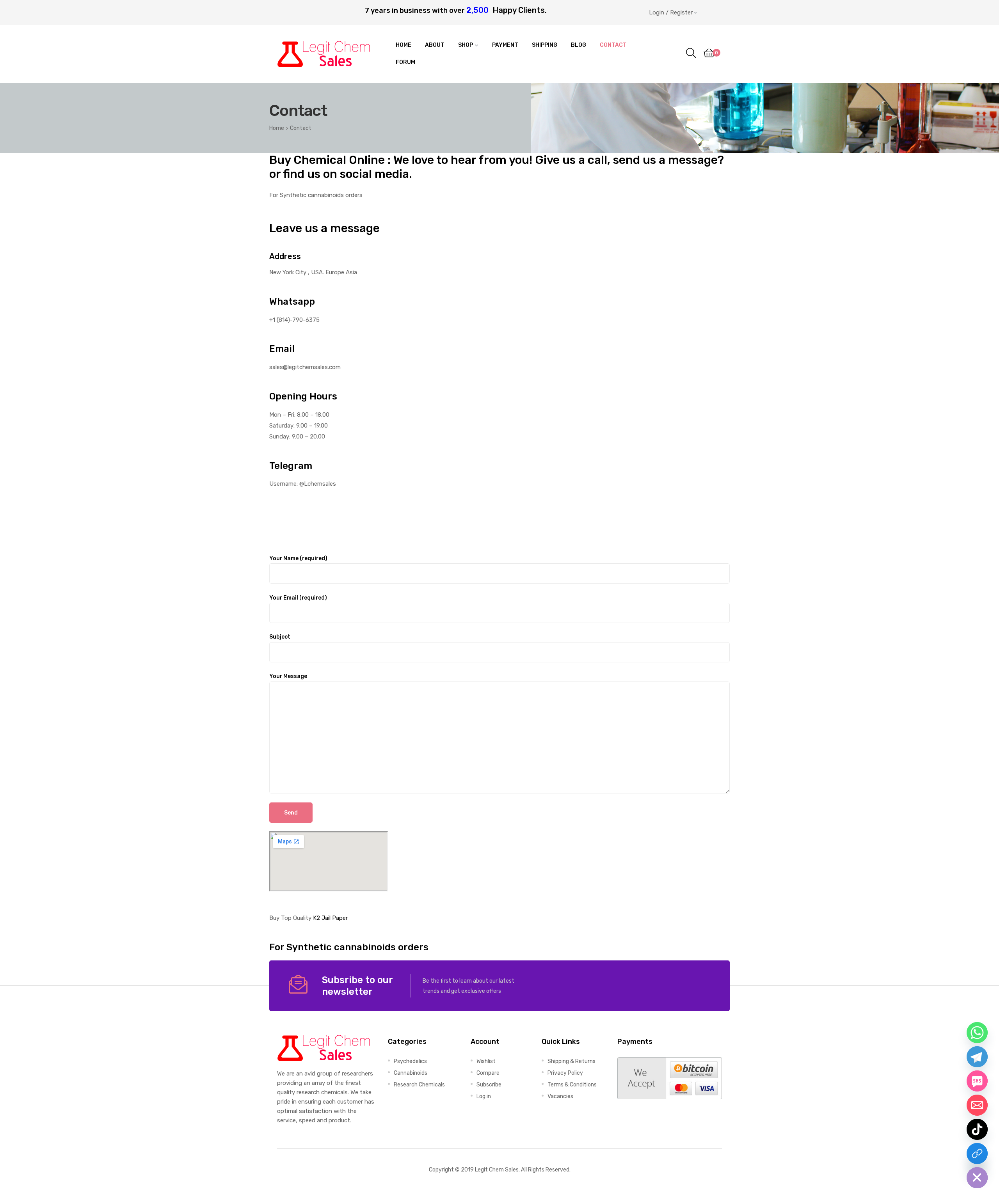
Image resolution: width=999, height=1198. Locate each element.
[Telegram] (977, 1056)
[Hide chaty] (977, 1177)
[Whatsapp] (977, 1032)
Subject (279, 637)
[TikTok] (977, 1129)
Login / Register (671, 12)
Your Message (288, 676)
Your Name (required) (298, 558)
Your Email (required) (298, 598)
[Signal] (977, 1153)
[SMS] (977, 1081)
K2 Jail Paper (330, 917)
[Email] (977, 1105)
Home (276, 128)
